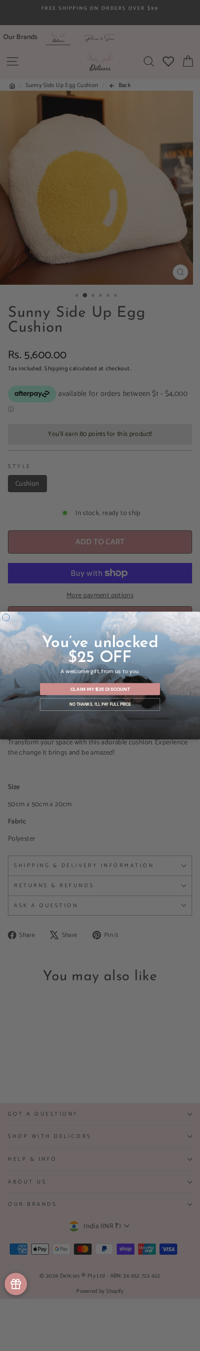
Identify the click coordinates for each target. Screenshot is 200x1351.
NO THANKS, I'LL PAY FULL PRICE (100, 704)
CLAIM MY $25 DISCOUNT (100, 689)
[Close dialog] (5, 617)
